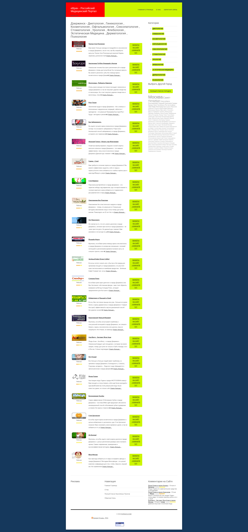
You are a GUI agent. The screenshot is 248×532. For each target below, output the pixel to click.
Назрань (158, 151)
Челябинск (160, 105)
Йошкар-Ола (155, 130)
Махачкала (151, 110)
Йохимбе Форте (94, 239)
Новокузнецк (168, 111)
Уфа (149, 106)
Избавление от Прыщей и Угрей (100, 298)
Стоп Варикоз (93, 181)
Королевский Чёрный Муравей (100, 318)
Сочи (169, 121)
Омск (155, 105)
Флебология (158, 64)
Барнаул (170, 108)
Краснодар (163, 108)
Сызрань (162, 141)
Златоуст (150, 139)
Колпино (158, 149)
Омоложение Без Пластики (98, 200)
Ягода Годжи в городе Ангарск (158, 485)
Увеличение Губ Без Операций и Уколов (103, 63)
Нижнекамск (158, 133)
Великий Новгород (157, 134)
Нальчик (164, 128)
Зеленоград (165, 133)
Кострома (166, 126)
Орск (157, 126)
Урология (157, 59)
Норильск (164, 136)
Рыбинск (172, 134)
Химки (160, 139)
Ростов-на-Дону (170, 105)
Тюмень (162, 111)
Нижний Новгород (165, 103)
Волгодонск (166, 143)
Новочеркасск (169, 141)
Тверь (150, 118)
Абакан (164, 144)
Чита (156, 125)
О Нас (158, 9)
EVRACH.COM (126, 514)
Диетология (158, 28)
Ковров (166, 148)
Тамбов (161, 126)
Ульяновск (170, 110)
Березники (155, 144)
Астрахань (155, 115)
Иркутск (150, 111)
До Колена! (92, 435)
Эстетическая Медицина (163, 70)
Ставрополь (155, 120)
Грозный (171, 130)
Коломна (170, 148)
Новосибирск (165, 101)
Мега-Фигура (93, 454)
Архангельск (152, 121)
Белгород (162, 120)
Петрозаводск (170, 128)
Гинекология (158, 34)
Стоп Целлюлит (94, 415)
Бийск (170, 133)
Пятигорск (164, 149)
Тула (168, 115)
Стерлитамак (157, 128)
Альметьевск (165, 146)
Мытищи (169, 144)
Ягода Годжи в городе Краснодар (159, 492)
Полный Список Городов (160, 91)
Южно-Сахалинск (158, 143)
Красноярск (167, 106)
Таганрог (162, 130)
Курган (150, 123)
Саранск (167, 120)
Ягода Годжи (93, 376)
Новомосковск (152, 146)
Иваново (166, 118)
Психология (158, 80)
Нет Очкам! (93, 357)
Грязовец (174, 144)
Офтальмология (160, 44)
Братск (166, 130)
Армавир (156, 139)
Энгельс (158, 136)
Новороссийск (152, 126)
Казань (150, 105)
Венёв (160, 144)
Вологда (170, 125)
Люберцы (158, 146)
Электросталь (152, 149)
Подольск (157, 141)
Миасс (150, 144)
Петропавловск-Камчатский (155, 138)
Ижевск (158, 110)
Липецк (161, 115)
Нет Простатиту (94, 220)
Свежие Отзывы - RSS (100, 518)
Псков (165, 138)
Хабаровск (156, 111)
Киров (172, 115)
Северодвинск (171, 138)
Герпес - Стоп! (94, 161)
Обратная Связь (170, 9)
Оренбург (151, 113)
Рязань (166, 113)
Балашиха (165, 139)
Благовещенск (152, 136)
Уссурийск (156, 148)
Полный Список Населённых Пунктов (117, 494)
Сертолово (158, 116)
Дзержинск (151, 131)
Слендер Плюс (94, 278)
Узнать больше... (112, 56)
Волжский (164, 125)
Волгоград (159, 106)
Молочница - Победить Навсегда (100, 83)
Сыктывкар (151, 133)
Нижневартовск (163, 131)
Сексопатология (160, 49)
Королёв (150, 143)
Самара (174, 103)
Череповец (151, 125)
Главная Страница (145, 9)
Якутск (150, 130)
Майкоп (162, 148)
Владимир (165, 121)
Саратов (151, 108)
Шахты (156, 131)
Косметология (159, 39)
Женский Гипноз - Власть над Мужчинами (103, 141)
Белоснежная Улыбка (96, 396)
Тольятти (157, 108)
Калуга (173, 121)
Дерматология (159, 75)
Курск (162, 118)
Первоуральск (152, 151)
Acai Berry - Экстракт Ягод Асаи (100, 337)
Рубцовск (150, 148)
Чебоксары (151, 116)
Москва (155, 97)
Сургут (159, 125)
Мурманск (171, 123)
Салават (171, 146)
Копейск (169, 149)
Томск (165, 115)
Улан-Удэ (158, 121)
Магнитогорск (156, 118)
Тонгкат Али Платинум (97, 44)
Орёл (154, 123)
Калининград (165, 116)
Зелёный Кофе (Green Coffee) (99, 259)
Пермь (154, 106)
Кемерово (157, 113)
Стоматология (159, 54)
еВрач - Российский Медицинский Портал (84, 10)
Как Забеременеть (95, 122)
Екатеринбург (153, 103)
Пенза (162, 113)
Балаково (169, 136)
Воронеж (174, 106)
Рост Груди (92, 102)
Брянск (172, 116)
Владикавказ (165, 123)
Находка (172, 143)
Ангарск (170, 131)
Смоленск (158, 123)
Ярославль (163, 110)
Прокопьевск (165, 134)
